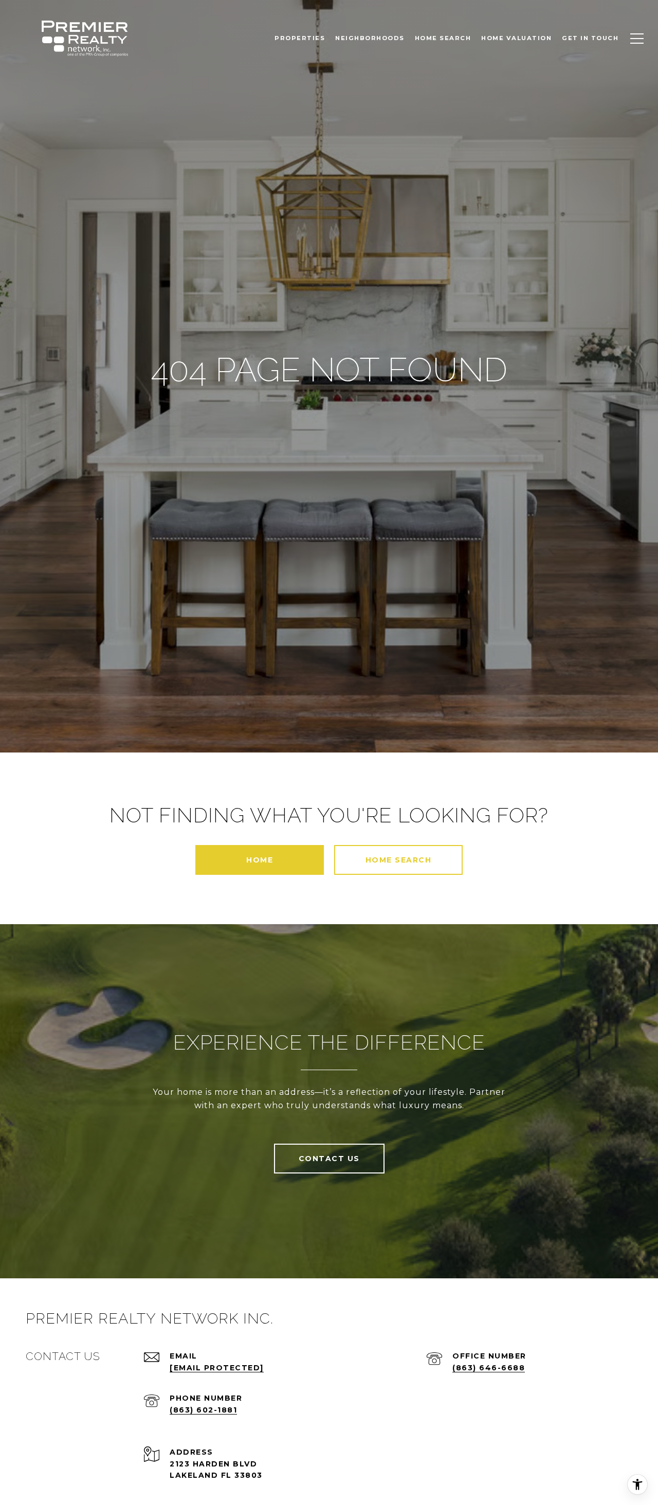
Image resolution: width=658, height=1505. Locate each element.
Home (259, 860)
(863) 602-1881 (203, 1410)
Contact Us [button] (329, 1158)
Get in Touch (590, 38)
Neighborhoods (370, 38)
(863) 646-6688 (488, 1367)
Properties (300, 38)
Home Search (398, 860)
